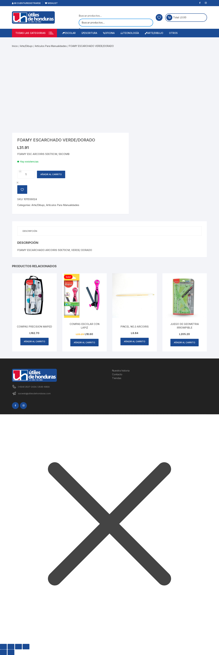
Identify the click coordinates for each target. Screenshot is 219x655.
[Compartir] (18, 646)
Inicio (15, 46)
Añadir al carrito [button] (34, 341)
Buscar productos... (90, 15)
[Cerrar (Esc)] (26, 646)
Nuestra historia (121, 370)
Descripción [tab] (30, 231)
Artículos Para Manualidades (51, 46)
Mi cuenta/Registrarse (27, 3)
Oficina (110, 33)
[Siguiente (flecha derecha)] (11, 652)
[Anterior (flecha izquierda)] (3, 652)
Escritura (90, 33)
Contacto (117, 374)
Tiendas (116, 378)
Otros (173, 33)
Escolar (70, 33)
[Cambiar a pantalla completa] (11, 646)
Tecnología (131, 33)
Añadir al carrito (51, 174)
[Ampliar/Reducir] (3, 646)
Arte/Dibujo (155, 33)
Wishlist (52, 3)
